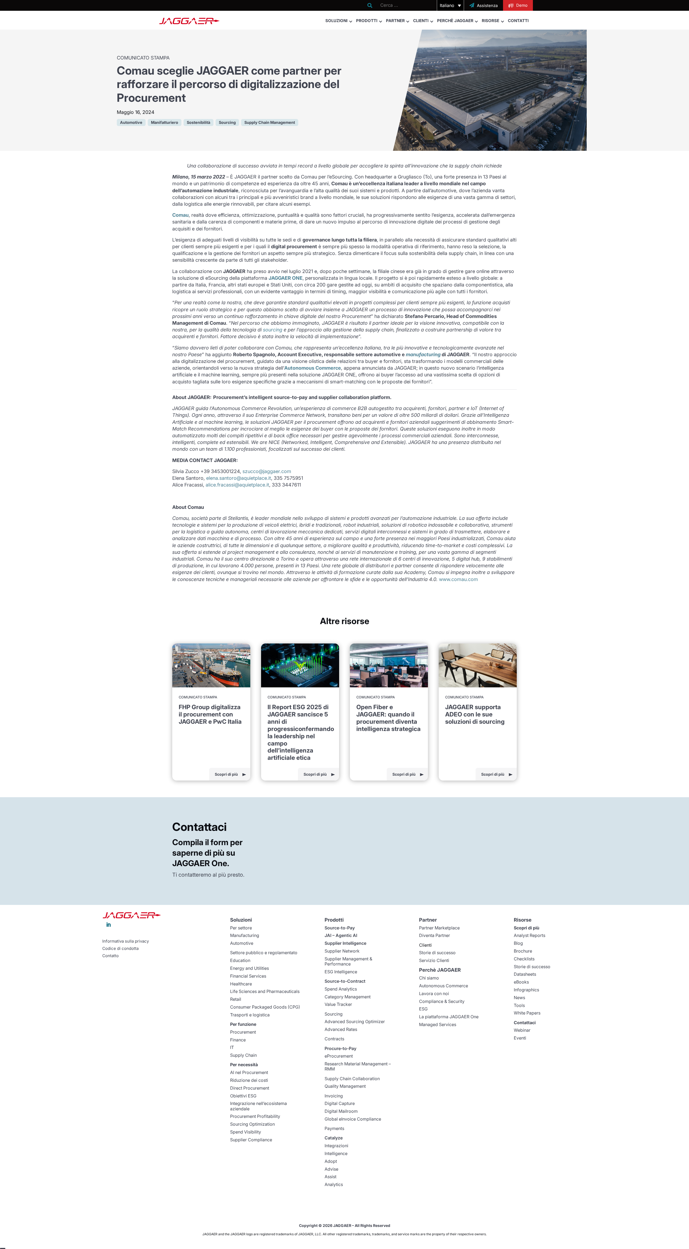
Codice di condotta (120, 948)
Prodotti (366, 20)
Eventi (520, 1038)
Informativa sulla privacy (125, 941)
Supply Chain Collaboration (352, 1078)
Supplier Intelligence (345, 943)
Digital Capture (340, 1103)
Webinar (522, 1030)
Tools (519, 1005)
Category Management (348, 996)
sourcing (272, 330)
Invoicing (334, 1095)
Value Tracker (338, 1004)
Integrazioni (336, 1145)
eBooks (521, 982)
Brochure (523, 951)
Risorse (490, 20)
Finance (238, 1039)
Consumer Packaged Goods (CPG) (265, 1007)
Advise (331, 1169)
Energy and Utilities (249, 968)
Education (240, 960)
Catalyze (334, 1137)
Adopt (331, 1161)
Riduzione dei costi (249, 1080)
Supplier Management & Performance (348, 961)
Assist (330, 1176)
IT (232, 1047)
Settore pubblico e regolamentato (263, 952)
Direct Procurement (249, 1088)
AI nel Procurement (249, 1072)
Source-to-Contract (345, 981)
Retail (235, 999)
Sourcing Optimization (252, 1124)
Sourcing (334, 1014)
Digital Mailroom (341, 1111)
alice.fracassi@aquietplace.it (237, 485)
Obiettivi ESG (243, 1095)
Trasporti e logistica (250, 1014)
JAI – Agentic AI (341, 935)
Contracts (334, 1038)
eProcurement (339, 1056)
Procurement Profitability (255, 1116)
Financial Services (248, 976)
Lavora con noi (434, 993)
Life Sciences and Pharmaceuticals (265, 991)
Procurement (243, 1032)
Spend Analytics (341, 989)
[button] (450, 5)
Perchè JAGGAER (455, 20)
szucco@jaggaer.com (266, 471)
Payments (334, 1128)
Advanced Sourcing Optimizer (355, 1021)
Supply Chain (243, 1055)
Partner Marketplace (439, 927)
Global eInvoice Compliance (353, 1119)
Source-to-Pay (340, 927)
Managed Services (437, 1024)
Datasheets (525, 974)
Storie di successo (437, 952)
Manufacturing (244, 935)
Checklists (524, 958)
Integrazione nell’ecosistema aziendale (258, 1106)
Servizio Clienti (434, 960)
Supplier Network (342, 951)
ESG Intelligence (341, 971)
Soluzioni (336, 20)
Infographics (526, 989)
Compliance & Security (442, 1001)
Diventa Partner (434, 935)
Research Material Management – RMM (358, 1066)
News (519, 997)
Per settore (241, 927)
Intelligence (336, 1153)
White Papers (527, 1013)
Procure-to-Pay (340, 1048)
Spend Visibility (245, 1132)
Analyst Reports (529, 935)
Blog (518, 943)
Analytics (334, 1184)
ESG (423, 1009)
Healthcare (241, 983)
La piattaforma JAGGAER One (449, 1016)
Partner (395, 20)
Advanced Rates (341, 1029)
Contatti (518, 20)
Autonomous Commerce (443, 985)
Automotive (241, 943)
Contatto (110, 955)
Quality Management (345, 1086)
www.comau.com (458, 579)
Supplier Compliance (251, 1139)
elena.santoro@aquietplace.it (238, 478)
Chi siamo (429, 978)
